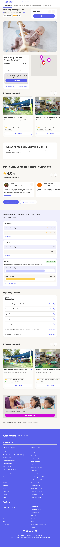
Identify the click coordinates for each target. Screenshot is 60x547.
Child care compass (9, 461)
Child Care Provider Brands (11, 469)
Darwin (5, 494)
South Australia (35, 459)
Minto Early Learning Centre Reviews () (27, 166)
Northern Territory (36, 467)
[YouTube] (30, 531)
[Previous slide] (6, 106)
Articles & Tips (7, 466)
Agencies (33, 515)
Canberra (6, 491)
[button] (12, 113)
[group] (18, 106)
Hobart (5, 497)
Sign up (6, 448)
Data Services (35, 512)
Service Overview (36, 509)
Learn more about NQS (10, 283)
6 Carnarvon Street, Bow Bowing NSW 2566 (15, 120)
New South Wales (11, 422)
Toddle (33, 528)
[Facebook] (27, 531)
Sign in (13, 448)
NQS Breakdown (47, 5)
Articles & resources (9, 522)
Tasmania (34, 470)
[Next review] (55, 175)
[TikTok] (33, 531)
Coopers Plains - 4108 (37, 494)
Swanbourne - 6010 (36, 486)
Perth (4, 488)
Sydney (5, 477)
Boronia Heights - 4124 (37, 477)
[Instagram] (36, 531)
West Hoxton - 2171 (36, 488)
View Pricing (7, 255)
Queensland (34, 456)
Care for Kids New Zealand (38, 525)
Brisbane (5, 483)
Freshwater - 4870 (36, 480)
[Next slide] (55, 93)
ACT (32, 464)
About (20, 435)
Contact (26, 435)
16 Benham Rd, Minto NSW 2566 (44, 120)
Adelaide (5, 486)
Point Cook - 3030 (36, 497)
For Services (8, 502)
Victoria (33, 453)
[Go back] (4, 2)
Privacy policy (38, 535)
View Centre (18, 133)
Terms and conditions (24, 535)
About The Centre (24, 5)
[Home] (4, 422)
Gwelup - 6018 (35, 483)
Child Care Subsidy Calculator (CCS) (13, 455)
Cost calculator (7, 458)
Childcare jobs (35, 522)
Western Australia (36, 462)
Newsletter (6, 525)
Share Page (11, 86)
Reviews (16, 5)
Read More (7, 195)
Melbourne (6, 480)
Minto (20, 422)
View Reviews (7, 236)
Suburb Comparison (35, 5)
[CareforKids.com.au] (9, 436)
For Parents (8, 442)
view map (24, 12)
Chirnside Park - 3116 (37, 491)
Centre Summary (7, 5)
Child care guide (7, 463)
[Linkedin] (24, 531)
